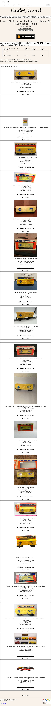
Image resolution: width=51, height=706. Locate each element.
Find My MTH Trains (41, 43)
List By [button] (14, 5)
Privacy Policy (3, 703)
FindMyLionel (5, 2)
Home (9, 5)
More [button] (19, 5)
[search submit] (48, 5)
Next (31, 5)
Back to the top (25, 94)
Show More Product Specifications (25, 30)
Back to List (26, 5)
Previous (4, 5)
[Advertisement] (25, 106)
